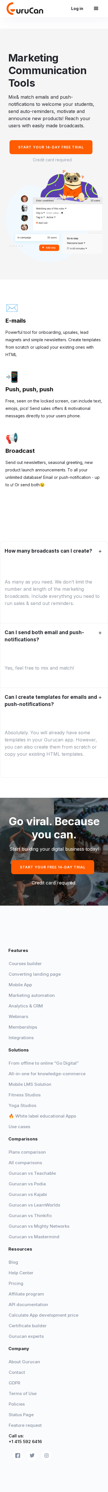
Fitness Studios (25, 1095)
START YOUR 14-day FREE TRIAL (51, 147)
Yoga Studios (22, 1105)
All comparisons (25, 1162)
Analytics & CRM (26, 1006)
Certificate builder (28, 1325)
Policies (17, 1404)
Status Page (21, 1414)
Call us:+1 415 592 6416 (25, 1438)
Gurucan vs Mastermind (34, 1236)
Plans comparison (27, 1152)
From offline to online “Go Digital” (44, 1063)
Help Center (21, 1272)
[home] (27, 8)
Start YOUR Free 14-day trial (53, 867)
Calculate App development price (43, 1315)
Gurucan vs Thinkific (30, 1215)
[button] (96, 8)
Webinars (18, 1016)
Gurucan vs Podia (27, 1184)
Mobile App (21, 984)
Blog (13, 1262)
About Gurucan (24, 1361)
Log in (79, 8)
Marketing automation (32, 995)
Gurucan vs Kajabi (28, 1194)
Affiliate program (26, 1294)
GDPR (14, 1383)
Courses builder (25, 963)
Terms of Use (23, 1393)
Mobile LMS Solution (30, 1084)
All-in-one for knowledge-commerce (47, 1073)
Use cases (19, 1126)
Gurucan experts (26, 1336)
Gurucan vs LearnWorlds (34, 1205)
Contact (17, 1372)
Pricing (16, 1283)
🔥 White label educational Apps (42, 1116)
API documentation (28, 1304)
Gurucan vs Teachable (32, 1173)
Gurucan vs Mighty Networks (39, 1226)
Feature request (25, 1425)
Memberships (23, 1027)
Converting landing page (35, 974)
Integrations (21, 1037)
